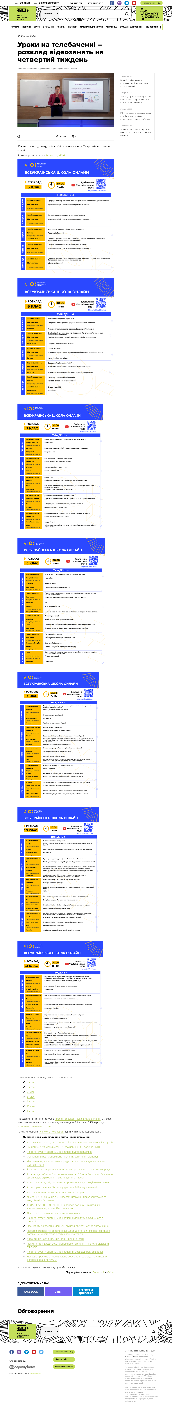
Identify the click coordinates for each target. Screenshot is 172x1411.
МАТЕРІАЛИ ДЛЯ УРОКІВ (91, 27)
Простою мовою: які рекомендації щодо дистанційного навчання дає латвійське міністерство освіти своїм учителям (68, 1232)
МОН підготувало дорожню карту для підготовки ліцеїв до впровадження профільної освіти (135, 116)
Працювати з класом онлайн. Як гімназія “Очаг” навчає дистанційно (68, 1226)
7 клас (30, 1092)
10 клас (31, 1106)
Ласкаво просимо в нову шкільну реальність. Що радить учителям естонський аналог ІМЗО (67, 1258)
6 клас (31, 1087)
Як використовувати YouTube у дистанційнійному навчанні (62, 1187)
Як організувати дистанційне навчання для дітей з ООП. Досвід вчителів (65, 1219)
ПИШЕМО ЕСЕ (76, 3)
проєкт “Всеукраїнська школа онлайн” (78, 1118)
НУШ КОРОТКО (152, 27)
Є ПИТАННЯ (48, 27)
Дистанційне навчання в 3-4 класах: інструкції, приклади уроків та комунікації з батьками (66, 1198)
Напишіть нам (149, 3)
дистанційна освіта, (61, 69)
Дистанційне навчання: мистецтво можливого (54, 1213)
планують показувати (51, 1131)
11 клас (31, 1111)
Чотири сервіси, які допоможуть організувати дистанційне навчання (68, 1182)
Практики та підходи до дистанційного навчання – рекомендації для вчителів (68, 1245)
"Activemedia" (35, 1373)
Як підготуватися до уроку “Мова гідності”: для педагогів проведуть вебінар (135, 132)
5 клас (31, 1082)
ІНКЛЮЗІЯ (72, 27)
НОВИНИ (26, 27)
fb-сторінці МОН (55, 155)
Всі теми (25, 3)
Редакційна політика (64, 1366)
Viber (111, 1272)
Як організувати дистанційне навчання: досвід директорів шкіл (65, 1251)
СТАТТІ (37, 27)
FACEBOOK (31, 1291)
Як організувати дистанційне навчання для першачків (59, 1151)
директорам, (45, 69)
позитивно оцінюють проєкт (34, 1126)
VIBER (58, 1291)
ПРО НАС (15, 27)
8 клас (31, 1096)
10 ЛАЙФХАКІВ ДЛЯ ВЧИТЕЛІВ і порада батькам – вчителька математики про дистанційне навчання (63, 1206)
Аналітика (111, 27)
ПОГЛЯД (60, 27)
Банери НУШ (61, 1359)
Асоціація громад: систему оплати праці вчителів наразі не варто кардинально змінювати (135, 99)
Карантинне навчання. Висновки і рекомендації (55, 1239)
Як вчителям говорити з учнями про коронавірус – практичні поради (68, 1169)
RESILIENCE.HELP (95, 3)
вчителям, (33, 69)
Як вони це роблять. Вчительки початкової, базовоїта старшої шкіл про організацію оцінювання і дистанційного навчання (70, 1176)
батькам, (23, 69)
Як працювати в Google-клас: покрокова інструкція (57, 1192)
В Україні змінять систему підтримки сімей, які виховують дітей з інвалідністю (134, 83)
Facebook (98, 1272)
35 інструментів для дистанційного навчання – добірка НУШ (63, 1147)
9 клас (31, 1101)
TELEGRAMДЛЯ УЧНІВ (86, 1292)
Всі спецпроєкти (49, 3)
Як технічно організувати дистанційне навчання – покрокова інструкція (70, 1142)
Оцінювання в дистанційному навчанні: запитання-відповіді (62, 1156)
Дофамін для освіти (130, 27)
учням (74, 69)
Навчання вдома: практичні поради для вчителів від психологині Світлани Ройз (66, 1163)
